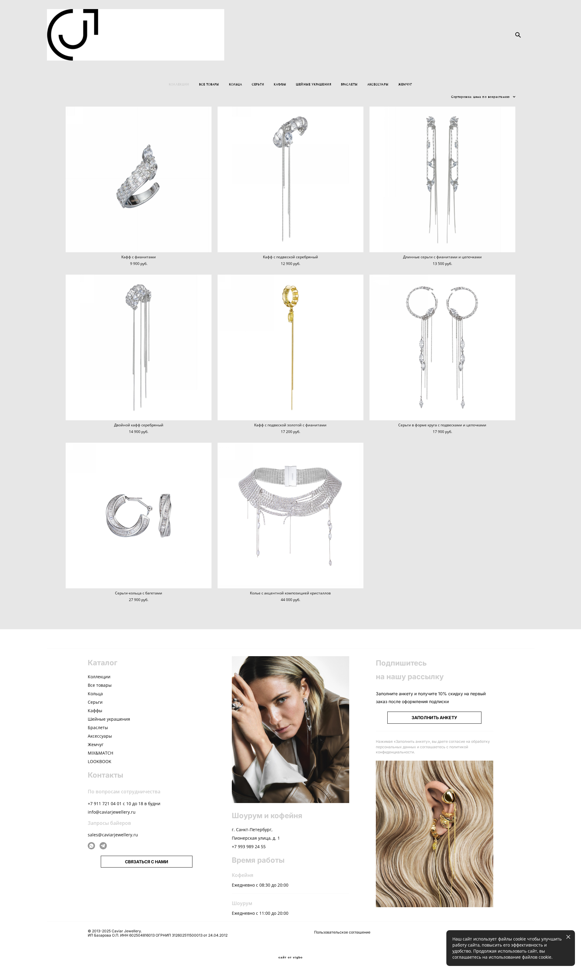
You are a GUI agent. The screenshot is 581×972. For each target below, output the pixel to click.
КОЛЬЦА (235, 84)
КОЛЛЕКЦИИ (179, 84)
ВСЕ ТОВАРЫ (209, 84)
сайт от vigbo (290, 957)
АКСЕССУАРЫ (378, 84)
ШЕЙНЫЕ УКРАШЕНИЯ (313, 84)
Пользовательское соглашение (342, 932)
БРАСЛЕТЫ (349, 84)
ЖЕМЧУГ (405, 84)
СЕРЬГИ (258, 84)
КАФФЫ (280, 84)
